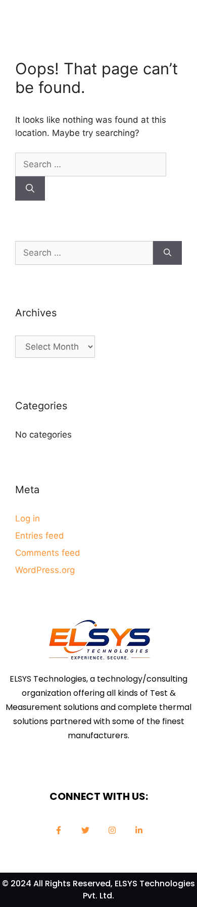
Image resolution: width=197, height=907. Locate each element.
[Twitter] (85, 830)
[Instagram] (112, 830)
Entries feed (39, 536)
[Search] (30, 188)
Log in (27, 518)
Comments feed (47, 553)
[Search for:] (90, 164)
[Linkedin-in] (139, 830)
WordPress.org (45, 570)
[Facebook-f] (58, 830)
